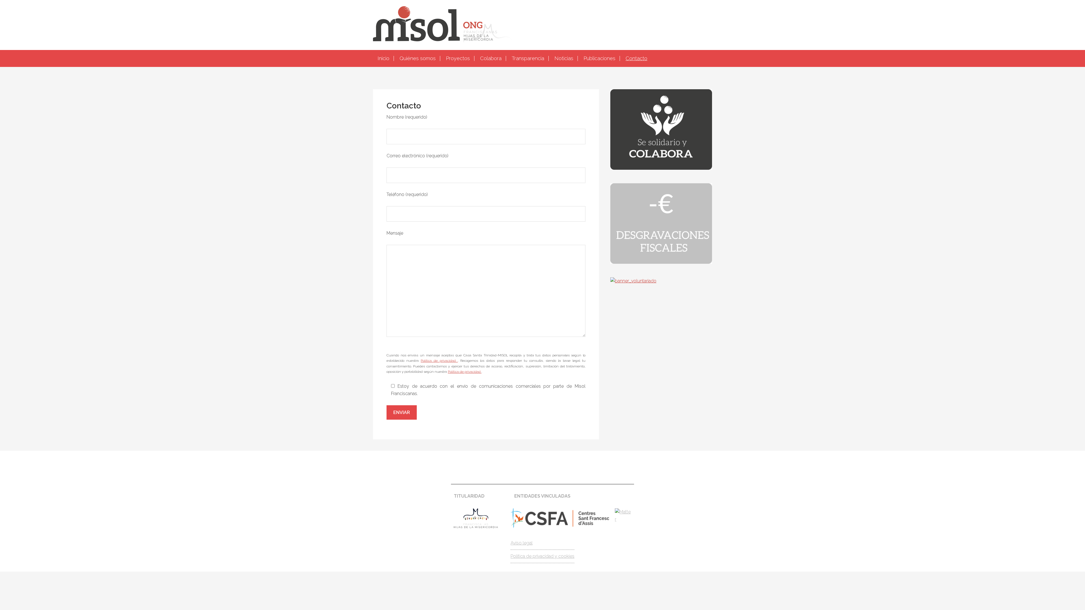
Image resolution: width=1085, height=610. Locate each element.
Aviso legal (522, 543)
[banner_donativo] (661, 168)
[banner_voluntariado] (633, 281)
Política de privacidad (439, 361)
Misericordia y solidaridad (542, 24)
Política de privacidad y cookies (542, 556)
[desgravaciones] (661, 262)
